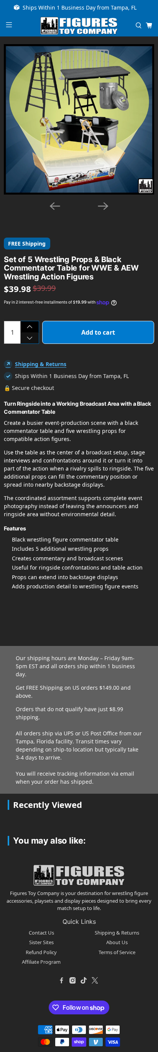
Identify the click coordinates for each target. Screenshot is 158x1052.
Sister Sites (41, 942)
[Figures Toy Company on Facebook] (61, 980)
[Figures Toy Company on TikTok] (83, 980)
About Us (117, 942)
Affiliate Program (41, 961)
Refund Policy (41, 952)
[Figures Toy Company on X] (94, 980)
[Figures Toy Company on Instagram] (72, 980)
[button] (19, 216)
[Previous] (55, 206)
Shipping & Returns (40, 364)
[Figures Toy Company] (79, 26)
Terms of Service (117, 952)
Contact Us (41, 932)
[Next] (103, 206)
